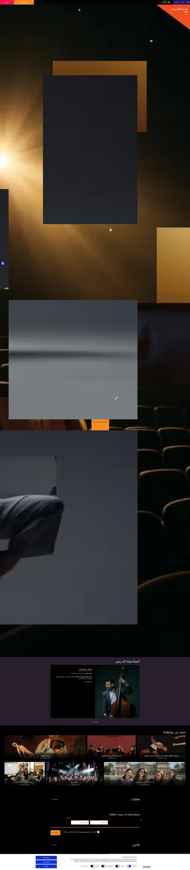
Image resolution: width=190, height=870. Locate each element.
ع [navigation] (178, 2)
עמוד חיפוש (183, 2)
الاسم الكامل (103, 823)
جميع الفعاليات (55, 799)
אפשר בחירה (46, 862)
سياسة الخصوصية (85, 832)
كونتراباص (80, 673)
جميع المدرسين (95, 722)
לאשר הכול (46, 857)
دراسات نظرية (74, 673)
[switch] (118, 866)
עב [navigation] (175, 2)
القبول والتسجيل (24, 2)
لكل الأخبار (54, 845)
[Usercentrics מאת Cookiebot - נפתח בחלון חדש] (146, 867)
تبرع (7, 2)
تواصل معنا (3, 263)
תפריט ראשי (188, 2)
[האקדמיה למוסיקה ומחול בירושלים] (166, 2)
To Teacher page (88, 682)
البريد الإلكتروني (84, 823)
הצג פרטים (85, 866)
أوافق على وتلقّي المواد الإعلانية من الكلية (79, 832)
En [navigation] (177, 2)
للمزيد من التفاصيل (162, 758)
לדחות (46, 866)
